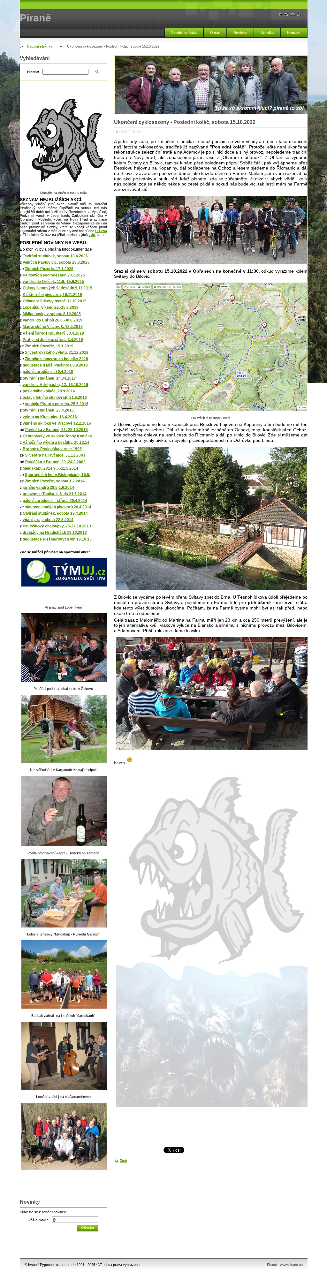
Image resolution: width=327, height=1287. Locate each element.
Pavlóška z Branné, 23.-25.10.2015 (56, 430)
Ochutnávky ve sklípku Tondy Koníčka (57, 436)
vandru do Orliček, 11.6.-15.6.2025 (53, 281)
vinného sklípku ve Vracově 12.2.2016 (57, 423)
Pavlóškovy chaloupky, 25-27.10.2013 (57, 526)
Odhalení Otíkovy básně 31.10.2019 (55, 301)
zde (92, 235)
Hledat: (33, 72)
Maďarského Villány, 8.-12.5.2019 (53, 326)
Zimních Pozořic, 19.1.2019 (49, 346)
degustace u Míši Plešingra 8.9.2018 (55, 365)
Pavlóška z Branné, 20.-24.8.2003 (55, 462)
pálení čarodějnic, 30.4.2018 (48, 371)
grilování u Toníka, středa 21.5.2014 (55, 494)
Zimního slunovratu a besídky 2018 (56, 359)
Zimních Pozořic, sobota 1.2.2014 (55, 481)
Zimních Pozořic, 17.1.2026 (49, 269)
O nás (215, 32)
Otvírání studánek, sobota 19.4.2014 (55, 513)
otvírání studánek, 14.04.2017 (49, 378)
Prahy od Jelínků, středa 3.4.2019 (53, 339)
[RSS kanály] (299, 14)
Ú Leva (101, 231)
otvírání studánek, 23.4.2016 (48, 410)
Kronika (267, 32)
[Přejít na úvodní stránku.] (280, 14)
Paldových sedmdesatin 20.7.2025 (54, 275)
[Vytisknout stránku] (293, 14)
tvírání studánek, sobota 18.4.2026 (57, 256)
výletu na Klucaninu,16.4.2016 (50, 417)
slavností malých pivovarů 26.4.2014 (58, 507)
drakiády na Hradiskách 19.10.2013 (55, 532)
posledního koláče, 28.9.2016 (49, 391)
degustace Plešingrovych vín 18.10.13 (57, 539)
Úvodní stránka (184, 32)
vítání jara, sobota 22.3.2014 (48, 520)
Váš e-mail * (38, 1220)
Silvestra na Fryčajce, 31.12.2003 (55, 455)
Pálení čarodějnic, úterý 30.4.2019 (53, 333)
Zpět (123, 1160)
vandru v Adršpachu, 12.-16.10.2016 (55, 384)
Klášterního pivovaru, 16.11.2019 (52, 294)
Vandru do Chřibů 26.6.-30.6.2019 (52, 320)
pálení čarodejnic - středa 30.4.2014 (55, 500)
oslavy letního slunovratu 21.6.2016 (55, 397)
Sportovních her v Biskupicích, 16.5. (57, 475)
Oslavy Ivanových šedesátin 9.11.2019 (57, 288)
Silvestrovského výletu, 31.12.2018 (56, 352)
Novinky (240, 32)
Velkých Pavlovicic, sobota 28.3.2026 (56, 262)
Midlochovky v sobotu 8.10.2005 (52, 314)
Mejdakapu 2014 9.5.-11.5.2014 (50, 468)
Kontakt (293, 32)
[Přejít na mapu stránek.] (286, 14)
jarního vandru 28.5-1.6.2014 (48, 487)
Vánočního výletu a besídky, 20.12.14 (56, 442)
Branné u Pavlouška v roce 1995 (52, 449)
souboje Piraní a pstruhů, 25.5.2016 (56, 404)
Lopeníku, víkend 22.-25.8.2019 (51, 307)
